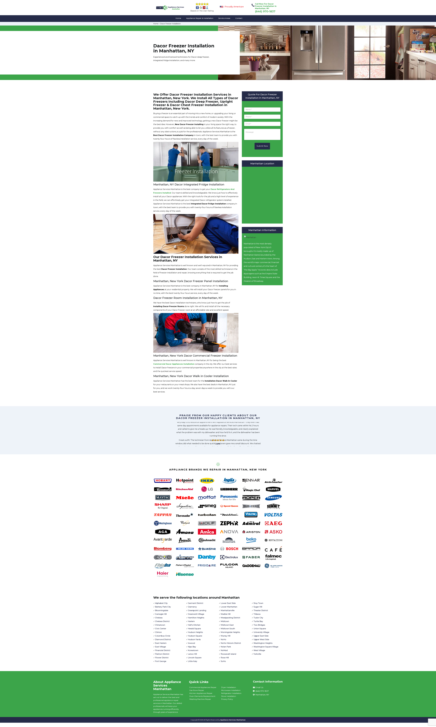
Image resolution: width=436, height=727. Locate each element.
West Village (259, 650)
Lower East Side (228, 603)
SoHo (223, 661)
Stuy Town (258, 603)
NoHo (223, 639)
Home (178, 18)
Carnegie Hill (161, 614)
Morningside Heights (230, 632)
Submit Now (262, 146)
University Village (261, 632)
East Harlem (161, 643)
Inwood (191, 643)
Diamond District (163, 639)
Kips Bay (192, 647)
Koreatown (193, 650)
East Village (160, 647)
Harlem (191, 621)
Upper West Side (261, 639)
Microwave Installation (230, 690)
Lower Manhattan (229, 607)
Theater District (261, 610)
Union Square (260, 629)
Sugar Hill (258, 607)
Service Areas (224, 18)
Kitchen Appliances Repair (200, 693)
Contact (238, 18)
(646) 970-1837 (265, 11)
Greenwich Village (196, 614)
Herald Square (194, 629)
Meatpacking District (230, 618)
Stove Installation (228, 696)
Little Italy (192, 661)
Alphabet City (161, 603)
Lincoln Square (194, 658)
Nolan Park (226, 647)
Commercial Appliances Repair (202, 687)
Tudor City (258, 618)
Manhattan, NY (262, 695)
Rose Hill (225, 658)
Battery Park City (163, 607)
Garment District (195, 603)
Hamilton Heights (196, 618)
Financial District (162, 650)
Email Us (259, 687)
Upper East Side (261, 636)
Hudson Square (195, 636)
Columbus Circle (162, 636)
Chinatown (160, 625)
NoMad (224, 650)
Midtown (225, 621)
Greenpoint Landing (197, 610)
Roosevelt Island (228, 654)
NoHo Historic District (231, 643)
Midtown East (227, 625)
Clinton (158, 632)
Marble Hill (225, 614)
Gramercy (192, 607)
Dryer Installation (228, 687)
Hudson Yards (194, 639)
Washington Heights (263, 643)
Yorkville (257, 654)
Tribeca (257, 614)
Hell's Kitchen (194, 625)
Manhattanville (227, 610)
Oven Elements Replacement (202, 696)
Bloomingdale (161, 610)
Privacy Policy (227, 699)
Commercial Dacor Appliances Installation (173, 364)
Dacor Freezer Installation (170, 24)
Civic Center (160, 629)
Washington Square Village (266, 647)
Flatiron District (162, 654)
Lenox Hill (192, 654)
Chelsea (158, 618)
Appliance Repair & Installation (199, 18)
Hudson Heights (195, 632)
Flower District (161, 658)
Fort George (160, 661)
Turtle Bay (258, 621)
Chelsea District (162, 621)
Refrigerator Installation (231, 693)
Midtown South (228, 629)
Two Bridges (259, 625)
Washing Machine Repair (200, 699)
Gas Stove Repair (196, 690)
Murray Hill (225, 636)
